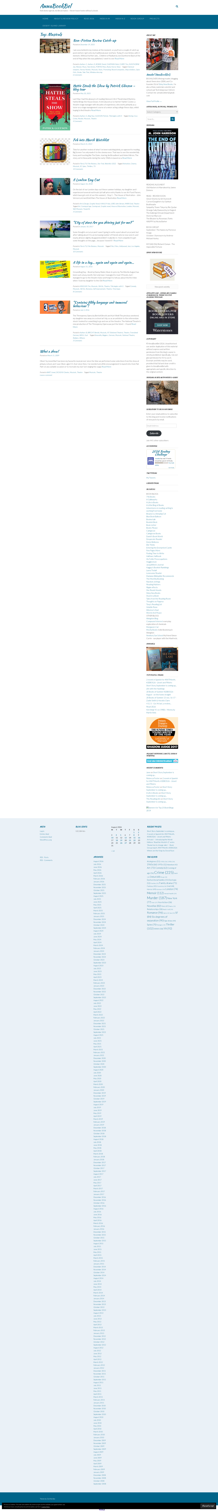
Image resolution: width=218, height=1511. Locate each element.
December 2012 (99, 1336)
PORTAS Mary (101, 67)
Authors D (91, 64)
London (129, 206)
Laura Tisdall (151, 570)
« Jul (113, 851)
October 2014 (98, 1272)
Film (112, 246)
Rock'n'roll (168, 909)
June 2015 (97, 1249)
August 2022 (98, 1000)
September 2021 (99, 1032)
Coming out (96, 206)
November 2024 (99, 922)
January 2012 (98, 1368)
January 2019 (98, 1125)
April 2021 (97, 1047)
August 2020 (98, 1070)
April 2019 (97, 1116)
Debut (155, 876)
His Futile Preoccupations (156, 559)
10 (112, 838)
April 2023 (97, 977)
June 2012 (97, 1353)
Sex (172, 913)
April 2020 (97, 1081)
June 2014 (97, 1284)
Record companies (118, 69)
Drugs (164, 877)
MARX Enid (129, 204)
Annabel (157, 458)
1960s (152, 864)
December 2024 (99, 919)
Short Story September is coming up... (161, 685)
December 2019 (99, 1093)
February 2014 (99, 1295)
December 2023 (99, 954)
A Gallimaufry (151, 499)
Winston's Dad (152, 610)
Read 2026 (89, 18)
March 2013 (98, 1327)
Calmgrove (150, 531)
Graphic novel (106, 206)
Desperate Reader (154, 539)
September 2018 (99, 1136)
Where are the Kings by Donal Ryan (160, 851)
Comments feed (46, 837)
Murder (80, 118)
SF (81, 166)
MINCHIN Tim (85, 286)
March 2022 (98, 1015)
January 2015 (98, 1264)
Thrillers (90, 166)
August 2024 (98, 931)
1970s (162, 864)
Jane (148, 772)
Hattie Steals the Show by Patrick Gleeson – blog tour (104, 87)
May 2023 (97, 974)
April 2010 (97, 1429)
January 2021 (98, 1055)
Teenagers (161, 925)
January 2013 (98, 1333)
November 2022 (99, 992)
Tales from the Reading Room (158, 599)
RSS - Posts (44, 857)
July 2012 (97, 1351)
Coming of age (86, 206)
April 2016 (97, 1220)
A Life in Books (152, 502)
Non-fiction (91, 67)
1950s (171, 861)
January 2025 (98, 916)
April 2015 (97, 1255)
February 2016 (99, 1226)
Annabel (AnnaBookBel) (158, 74)
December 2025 (99, 884)
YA (168, 928)
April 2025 (97, 908)
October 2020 (98, 1064)
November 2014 (99, 1269)
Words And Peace (154, 613)
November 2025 (99, 887)
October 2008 (98, 1481)
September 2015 (99, 1240)
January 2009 (98, 1472)
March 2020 (98, 1084)
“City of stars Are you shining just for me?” (103, 222)
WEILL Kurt (83, 335)
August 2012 (98, 1348)
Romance (89, 289)
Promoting (107, 69)
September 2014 (99, 1275)
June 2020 (97, 1075)
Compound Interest (154, 621)
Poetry (172, 906)
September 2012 (99, 1345)
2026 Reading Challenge (161, 453)
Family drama (168, 883)
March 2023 (98, 980)
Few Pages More (153, 550)
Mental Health (170, 893)
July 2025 (97, 899)
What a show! (49, 351)
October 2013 (98, 1307)
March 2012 (98, 1362)
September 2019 (99, 1102)
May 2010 (97, 1426)
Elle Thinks (150, 545)
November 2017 (99, 1165)
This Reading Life (153, 799)
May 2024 (97, 939)
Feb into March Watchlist (91, 139)
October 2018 (98, 1133)
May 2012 (97, 1356)
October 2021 (98, 1029)
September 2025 (99, 893)
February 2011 (99, 1400)
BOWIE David (101, 64)
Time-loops (116, 289)
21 (130, 840)
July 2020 (97, 1073)
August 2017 (98, 1174)
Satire (166, 913)
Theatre (94, 118)
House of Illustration (118, 206)
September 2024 (99, 928)
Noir (155, 902)
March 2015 (98, 1258)
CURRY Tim (123, 64)
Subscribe (153, 433)
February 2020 (99, 1087)
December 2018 (99, 1128)
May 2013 (97, 1322)
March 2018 (98, 1154)
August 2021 (98, 1035)
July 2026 (97, 864)
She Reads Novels (153, 590)
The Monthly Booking (155, 579)
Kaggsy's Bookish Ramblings (157, 567)
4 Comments (77, 121)
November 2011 (99, 1374)
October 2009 (98, 1446)
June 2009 (97, 1458)
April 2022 (97, 1012)
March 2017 (98, 1188)
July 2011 (97, 1385)
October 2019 (98, 1099)
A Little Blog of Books (155, 505)
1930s (163, 861)
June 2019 (97, 1110)
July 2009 (97, 1455)
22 (134, 840)
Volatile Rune (151, 607)
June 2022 (97, 1006)
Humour (160, 889)
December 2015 (99, 1232)
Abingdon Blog (152, 618)
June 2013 (97, 1319)
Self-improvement (99, 289)
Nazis (101, 69)
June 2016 (97, 1214)
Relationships (155, 909)
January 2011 (98, 1403)
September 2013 (99, 1310)
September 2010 (99, 1414)
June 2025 (97, 902)
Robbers (76, 338)
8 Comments (77, 292)
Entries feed (44, 834)
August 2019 (98, 1104)
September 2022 (99, 997)
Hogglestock (151, 562)
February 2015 (99, 1261)
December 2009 (99, 1440)
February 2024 (99, 948)
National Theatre (128, 335)
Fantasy (152, 886)
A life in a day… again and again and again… (103, 262)
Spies (84, 166)
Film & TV (83, 164)
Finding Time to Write (155, 553)
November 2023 (99, 957)
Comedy (133, 286)
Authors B (83, 332)
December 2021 (99, 1023)
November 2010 (99, 1408)
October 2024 (98, 925)
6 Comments (77, 75)
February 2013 (99, 1330)
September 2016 (99, 1206)
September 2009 (99, 1449)
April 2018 (97, 1151)
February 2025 (99, 913)
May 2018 (97, 1148)
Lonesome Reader (154, 573)
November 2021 (99, 1026)
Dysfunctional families (158, 880)
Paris (165, 906)
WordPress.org (46, 840)
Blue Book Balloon (153, 516)
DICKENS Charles (62, 372)
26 (121, 843)
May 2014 (97, 1287)
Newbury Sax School (154, 635)
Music (84, 67)
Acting (131, 116)
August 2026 (98, 861)
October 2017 (98, 1168)
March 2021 (98, 1049)
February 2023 (99, 983)
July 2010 (97, 1420)
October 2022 (98, 994)
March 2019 (98, 1119)
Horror (151, 889)
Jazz (129, 246)
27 (126, 843)
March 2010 (98, 1432)
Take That (85, 72)
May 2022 (97, 1009)
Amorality (98, 335)
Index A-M (105, 18)
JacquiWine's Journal (155, 565)
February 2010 (99, 1434)
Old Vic (100, 286)
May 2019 (97, 1113)
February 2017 (99, 1191)
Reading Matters (153, 584)
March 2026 (98, 876)
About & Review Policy (66, 18)
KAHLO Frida (105, 204)
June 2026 (97, 867)
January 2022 (98, 1020)
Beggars (105, 335)
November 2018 (99, 1130)
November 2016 (99, 1200)
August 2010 (98, 1417)
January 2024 (98, 951)
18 (117, 840)
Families (155, 883)
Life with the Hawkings (155, 689)
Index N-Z (120, 18)
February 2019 (99, 1122)
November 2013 (99, 1304)
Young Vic (86, 209)
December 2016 (99, 1197)
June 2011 (97, 1388)
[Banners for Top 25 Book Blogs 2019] (162, 810)
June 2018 (97, 1145)
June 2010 (97, 1423)
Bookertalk (151, 519)
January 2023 (98, 986)
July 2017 (97, 1177)
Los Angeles (135, 246)
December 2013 (99, 1301)
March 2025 (98, 910)
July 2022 (97, 1003)
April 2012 (97, 1359)
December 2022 (99, 989)
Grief (170, 886)
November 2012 (99, 1339)
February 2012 (99, 1365)
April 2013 (97, 1324)
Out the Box (51, 1499)
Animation (126, 164)
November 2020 (99, 1061)
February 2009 (99, 1469)
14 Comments (78, 169)
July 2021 (97, 1038)
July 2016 (97, 1212)
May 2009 (97, 1461)
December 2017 (99, 1162)
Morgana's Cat (152, 627)
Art (79, 206)
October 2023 (98, 960)
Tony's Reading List (154, 604)
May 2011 (97, 1391)
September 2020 (99, 1067)
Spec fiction (170, 921)
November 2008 (99, 1478)
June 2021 (97, 1041)
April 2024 (97, 942)
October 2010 (98, 1411)
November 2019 (99, 1096)
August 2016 (98, 1209)
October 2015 (98, 1238)
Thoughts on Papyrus (155, 601)
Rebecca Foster (153, 778)
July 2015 (97, 1246)
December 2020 (99, 1058)
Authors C (83, 64)
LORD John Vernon (117, 204)
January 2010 (98, 1437)
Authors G (83, 116)
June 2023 (97, 971)
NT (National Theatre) (115, 332)
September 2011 (99, 1379)
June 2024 (97, 937)
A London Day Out (86, 179)
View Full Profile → (154, 101)
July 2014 (97, 1281)
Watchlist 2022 (110, 164)
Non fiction (165, 902)
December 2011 (99, 1371)
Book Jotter (151, 525)
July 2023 (97, 968)
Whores (82, 338)
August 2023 (98, 965)
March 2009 (98, 1466)
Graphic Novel (95, 204)
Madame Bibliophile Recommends (160, 576)
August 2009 (98, 1452)
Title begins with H (115, 116)
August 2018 (98, 1139)
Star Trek (101, 164)
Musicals (94, 69)
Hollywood (123, 246)
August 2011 (98, 1382)
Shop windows (130, 69)
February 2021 (99, 1052)
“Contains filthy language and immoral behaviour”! (100, 304)
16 (139, 838)
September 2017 (99, 1171)
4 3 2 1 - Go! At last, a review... (158, 703)
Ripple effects (152, 587)
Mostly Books (152, 630)
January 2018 (98, 1159)
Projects (154, 18)
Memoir (78, 67)
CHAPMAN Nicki (113, 64)
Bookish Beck (151, 522)
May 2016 (97, 1217)
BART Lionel (51, 372)
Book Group (137, 18)
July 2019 (97, 1107)
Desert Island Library (54, 26)
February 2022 (99, 1018)
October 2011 (98, 1377)
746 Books (150, 497)
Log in (42, 831)
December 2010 (99, 1406)
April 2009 (97, 1463)
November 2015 (99, 1235)
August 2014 (98, 1278)
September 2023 (99, 963)
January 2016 (98, 1229)
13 (126, 838)
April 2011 (97, 1394)
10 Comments (78, 251)
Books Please (152, 528)
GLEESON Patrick (101, 116)
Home (45, 18)
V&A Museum (78, 209)
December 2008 (99, 1475)
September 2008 (99, 1484)
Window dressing (96, 72)
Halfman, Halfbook (153, 556)
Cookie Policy (45, 1507)
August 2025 (98, 896)
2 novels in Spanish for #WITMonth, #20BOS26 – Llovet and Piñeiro (162, 781)
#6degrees (153, 861)
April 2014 (97, 1290)
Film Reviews (92, 164)
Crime (164, 872)
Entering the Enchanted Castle (159, 548)
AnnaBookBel (55, 6)
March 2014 (98, 1293)
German (112, 335)
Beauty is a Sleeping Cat (156, 514)
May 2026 (97, 870)
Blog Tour (91, 116)
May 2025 (97, 905)
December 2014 (99, 1267)
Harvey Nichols (85, 69)
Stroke (79, 72)
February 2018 (99, 1157)
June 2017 (97, 1180)
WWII (158, 928)
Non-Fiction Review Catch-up (94, 40)
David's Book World (154, 536)
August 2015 (98, 1243)
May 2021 (97, 1044)
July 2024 (97, 934)
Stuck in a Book (152, 596)
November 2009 (99, 1443)
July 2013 (97, 1316)
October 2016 (98, 1203)
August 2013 (98, 1313)
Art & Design (84, 204)
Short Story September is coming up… (161, 831)
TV (94, 166)
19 (121, 840)
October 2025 (98, 890)
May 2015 (97, 1252)
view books (171, 468)
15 (134, 838)
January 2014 (98, 1298)
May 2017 (97, 1183)
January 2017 (98, 1194)
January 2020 (98, 1090)
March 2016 (98, 1223)
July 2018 (97, 1142)
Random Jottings (153, 582)
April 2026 (97, 873)
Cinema (133, 164)
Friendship (161, 886)
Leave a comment (46, 375)
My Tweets (151, 478)
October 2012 (98, 1342)
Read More (119, 58)
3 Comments (77, 212)
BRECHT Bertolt (93, 332)
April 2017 (97, 1185)
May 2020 (97, 1078)
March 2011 (98, 1397)
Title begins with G (117, 286)
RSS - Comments (46, 860)
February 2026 (99, 879)
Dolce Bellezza (152, 542)
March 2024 (98, 945)
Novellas (154, 905)
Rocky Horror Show (114, 67)
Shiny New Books (166, 84)
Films (116, 246)
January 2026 (98, 881)
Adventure (172, 865)
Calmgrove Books (153, 533)
